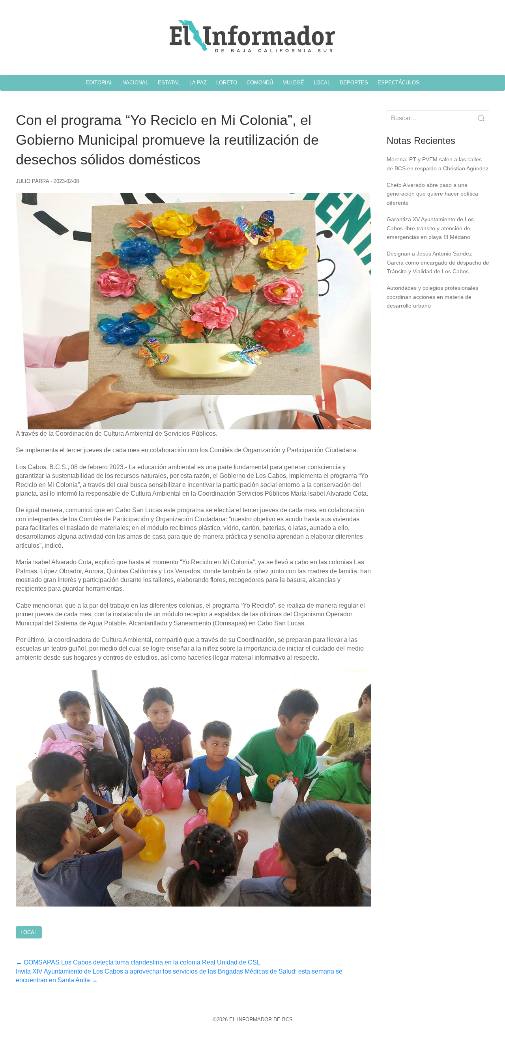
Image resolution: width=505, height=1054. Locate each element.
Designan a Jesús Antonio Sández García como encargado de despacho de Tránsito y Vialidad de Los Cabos (438, 262)
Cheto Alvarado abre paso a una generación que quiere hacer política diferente (432, 194)
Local (29, 932)
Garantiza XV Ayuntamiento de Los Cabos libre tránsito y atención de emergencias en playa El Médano (430, 228)
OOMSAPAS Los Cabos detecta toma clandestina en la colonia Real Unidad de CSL (138, 962)
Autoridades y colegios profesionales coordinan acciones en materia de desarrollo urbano (432, 297)
